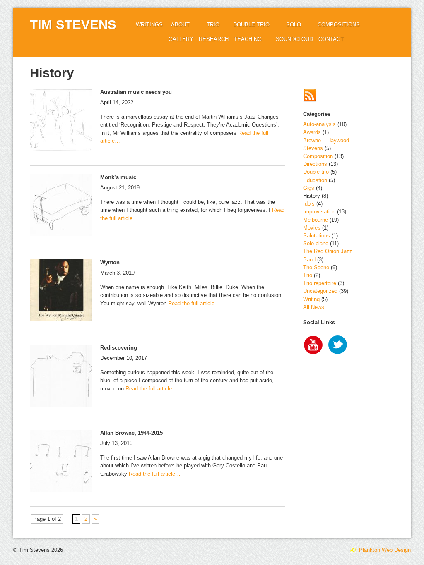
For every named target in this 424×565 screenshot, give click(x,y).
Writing (311, 299)
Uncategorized (320, 291)
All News (313, 307)
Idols (309, 204)
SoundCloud (294, 39)
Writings (149, 25)
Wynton (110, 262)
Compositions (339, 25)
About (180, 25)
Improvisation (319, 211)
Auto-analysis (319, 124)
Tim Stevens (73, 24)
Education (315, 180)
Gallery (181, 39)
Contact (331, 39)
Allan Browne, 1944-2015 (131, 433)
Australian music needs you (136, 92)
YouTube (313, 345)
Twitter (338, 345)
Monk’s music (118, 177)
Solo (293, 25)
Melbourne (315, 220)
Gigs (308, 188)
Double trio (251, 25)
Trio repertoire (319, 283)
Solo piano (315, 243)
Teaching (248, 39)
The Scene (316, 267)
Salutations (316, 235)
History (311, 196)
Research (214, 39)
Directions (315, 164)
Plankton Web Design (384, 550)
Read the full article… (193, 303)
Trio (213, 25)
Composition (318, 156)
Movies (311, 228)
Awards (312, 132)
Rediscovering (118, 348)
